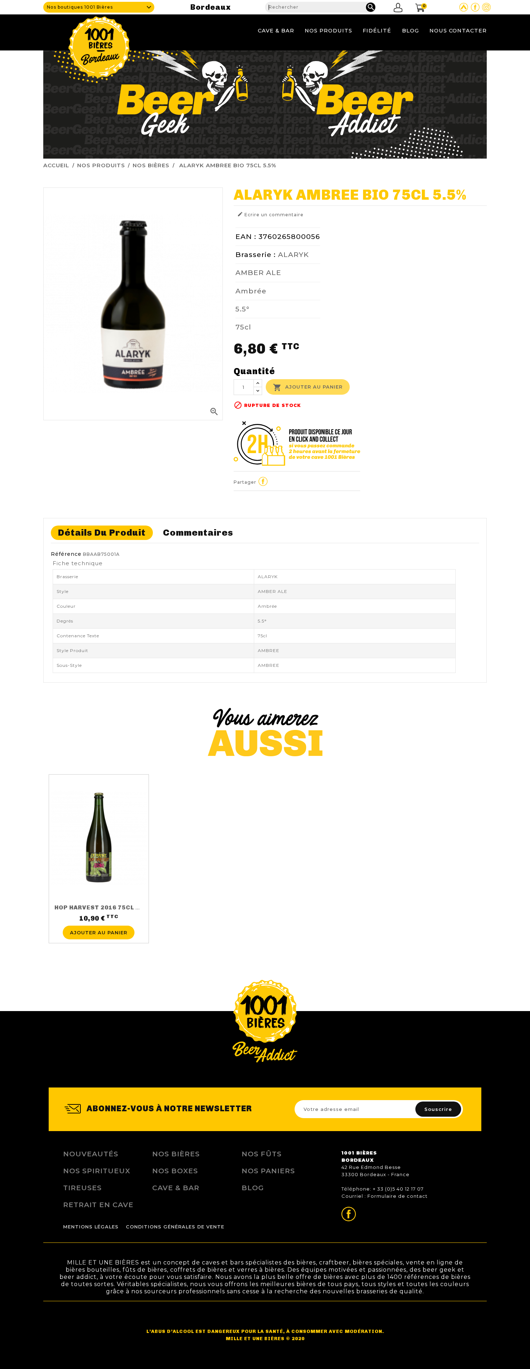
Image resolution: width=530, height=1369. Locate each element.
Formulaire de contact (397, 1196)
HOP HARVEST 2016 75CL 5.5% (102, 907)
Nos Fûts (262, 1153)
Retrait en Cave (98, 1204)
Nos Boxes (175, 1170)
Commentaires (198, 532)
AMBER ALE (258, 272)
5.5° (242, 309)
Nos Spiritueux (96, 1170)
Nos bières (176, 1153)
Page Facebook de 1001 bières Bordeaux (475, 7)
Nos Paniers (268, 1170)
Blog (410, 30)
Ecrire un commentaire (270, 214)
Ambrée (250, 291)
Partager (263, 481)
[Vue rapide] (99, 921)
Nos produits (328, 30)
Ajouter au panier (308, 387)
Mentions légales (91, 1227)
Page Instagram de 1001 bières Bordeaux (486, 7)
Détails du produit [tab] (102, 532)
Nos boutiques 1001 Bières (80, 7)
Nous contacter (458, 30)
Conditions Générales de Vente (175, 1227)
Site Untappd (463, 7)
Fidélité (377, 30)
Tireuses (82, 1187)
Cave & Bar (276, 30)
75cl (243, 327)
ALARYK (293, 254)
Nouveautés (90, 1153)
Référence (66, 554)
